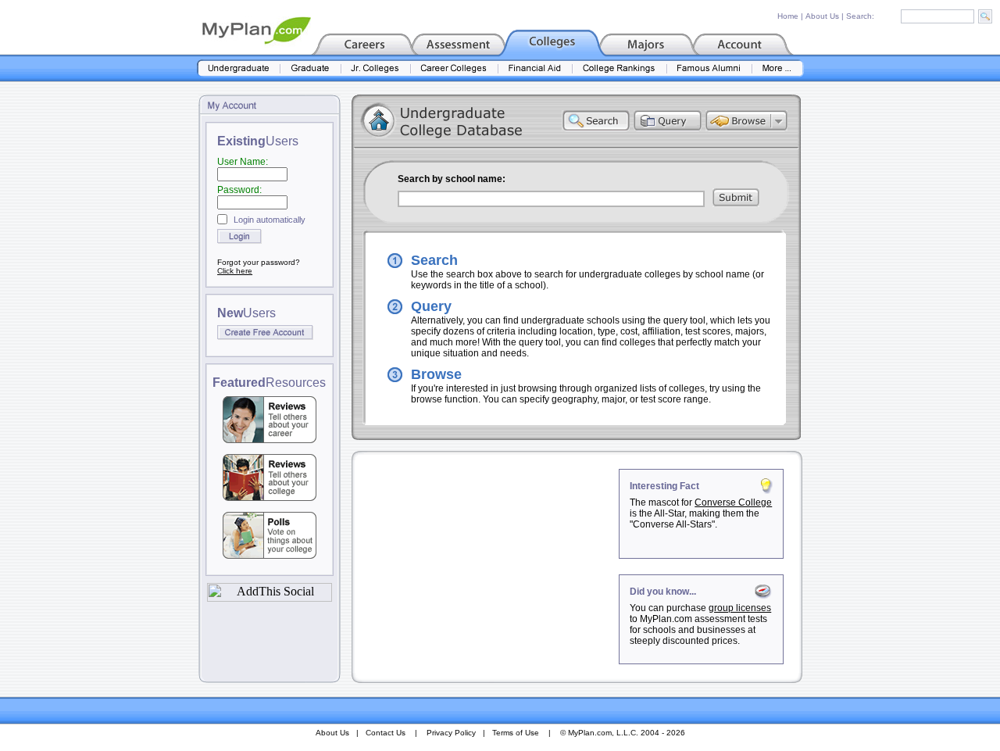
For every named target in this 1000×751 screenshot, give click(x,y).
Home (787, 16)
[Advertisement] (487, 566)
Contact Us (385, 732)
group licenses (740, 608)
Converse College (733, 502)
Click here (234, 270)
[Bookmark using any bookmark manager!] (269, 597)
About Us (822, 16)
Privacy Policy (451, 732)
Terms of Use (515, 732)
